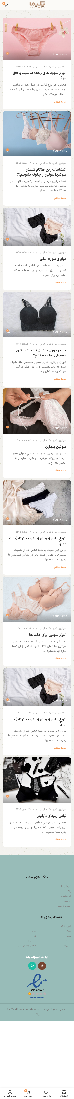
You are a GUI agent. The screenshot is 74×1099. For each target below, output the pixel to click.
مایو (34, 931)
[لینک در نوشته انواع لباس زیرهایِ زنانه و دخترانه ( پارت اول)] (37, 687)
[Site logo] (37, 5)
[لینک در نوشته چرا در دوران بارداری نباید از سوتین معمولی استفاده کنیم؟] (37, 314)
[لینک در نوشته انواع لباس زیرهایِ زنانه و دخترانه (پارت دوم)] (37, 502)
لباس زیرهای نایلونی (51, 816)
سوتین (62, 67)
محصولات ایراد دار (27, 946)
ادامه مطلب (59, 102)
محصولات (31, 941)
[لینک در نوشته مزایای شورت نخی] (37, 227)
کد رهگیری (66, 896)
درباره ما (67, 901)
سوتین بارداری (55, 447)
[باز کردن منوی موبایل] (69, 5)
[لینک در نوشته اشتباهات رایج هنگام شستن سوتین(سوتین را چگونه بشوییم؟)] (37, 133)
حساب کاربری (64, 906)
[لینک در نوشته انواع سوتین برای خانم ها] (37, 599)
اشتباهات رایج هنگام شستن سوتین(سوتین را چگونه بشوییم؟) (41, 172)
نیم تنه (67, 941)
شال (34, 936)
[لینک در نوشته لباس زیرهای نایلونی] (37, 780)
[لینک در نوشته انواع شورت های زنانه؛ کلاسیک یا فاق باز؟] (37, 39)
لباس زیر (40, 67)
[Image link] (37, 986)
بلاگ (69, 891)
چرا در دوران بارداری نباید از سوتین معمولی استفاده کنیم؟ (41, 353)
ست (69, 936)
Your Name (60, 55)
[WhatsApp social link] (32, 966)
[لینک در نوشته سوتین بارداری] (37, 411)
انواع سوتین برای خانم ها (47, 635)
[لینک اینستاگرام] (42, 966)
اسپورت (67, 946)
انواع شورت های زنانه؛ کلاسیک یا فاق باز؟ (39, 76)
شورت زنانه (52, 67)
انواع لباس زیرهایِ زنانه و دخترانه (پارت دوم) (37, 541)
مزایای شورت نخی (53, 259)
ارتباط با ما (66, 886)
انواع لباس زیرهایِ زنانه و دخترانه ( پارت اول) (37, 722)
